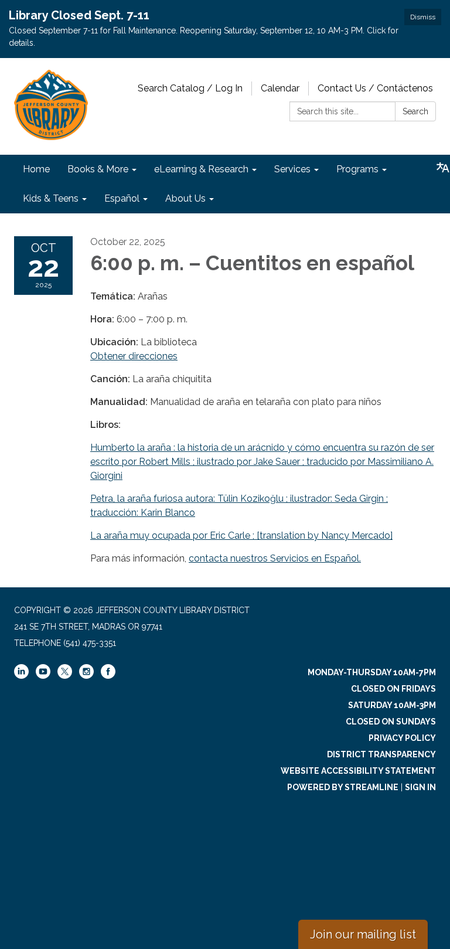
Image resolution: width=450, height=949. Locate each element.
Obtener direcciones (134, 356)
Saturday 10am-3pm (392, 705)
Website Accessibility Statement (358, 770)
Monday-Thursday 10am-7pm (372, 672)
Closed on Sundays (391, 721)
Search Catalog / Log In (190, 88)
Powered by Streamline (342, 787)
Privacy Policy (402, 738)
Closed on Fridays (393, 688)
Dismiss (422, 17)
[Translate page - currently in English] (443, 168)
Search (415, 111)
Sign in (420, 787)
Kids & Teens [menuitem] (51, 198)
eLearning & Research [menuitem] (201, 169)
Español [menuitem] (121, 198)
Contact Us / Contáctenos (375, 88)
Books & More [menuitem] (97, 169)
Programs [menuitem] (357, 169)
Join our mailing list (363, 934)
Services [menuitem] (292, 169)
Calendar (280, 88)
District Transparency (381, 754)
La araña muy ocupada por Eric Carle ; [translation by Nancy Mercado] (241, 535)
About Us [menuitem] (185, 198)
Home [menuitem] (36, 169)
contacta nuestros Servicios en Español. (275, 558)
